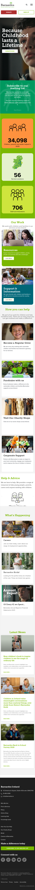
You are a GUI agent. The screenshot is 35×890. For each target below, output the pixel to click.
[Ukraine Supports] (18, 496)
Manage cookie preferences (17, 102)
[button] (26, 4)
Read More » (6, 672)
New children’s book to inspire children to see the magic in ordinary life (16, 658)
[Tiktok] (24, 860)
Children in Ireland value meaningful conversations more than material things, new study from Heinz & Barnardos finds (17, 703)
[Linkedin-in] (14, 860)
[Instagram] (8, 860)
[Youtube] (19, 860)
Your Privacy (17, 110)
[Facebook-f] (3, 860)
